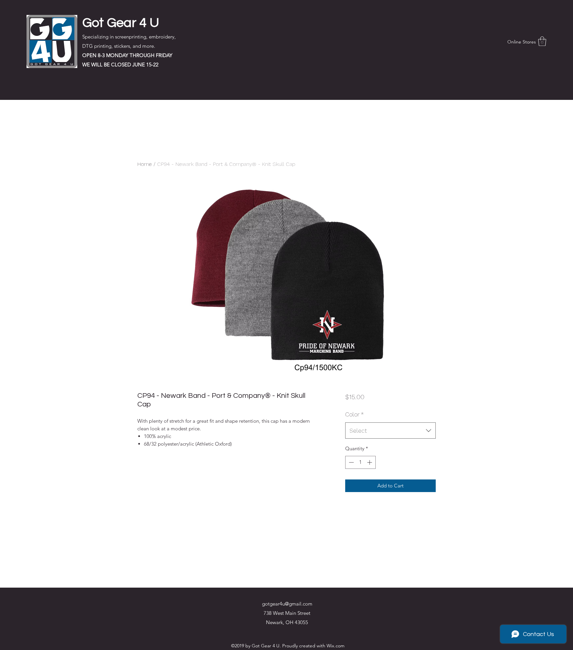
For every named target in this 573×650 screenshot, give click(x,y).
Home (144, 164)
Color (354, 414)
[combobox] (390, 430)
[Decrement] (350, 462)
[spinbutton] (360, 462)
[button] (542, 41)
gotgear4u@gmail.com (287, 604)
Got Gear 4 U (120, 23)
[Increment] (370, 462)
